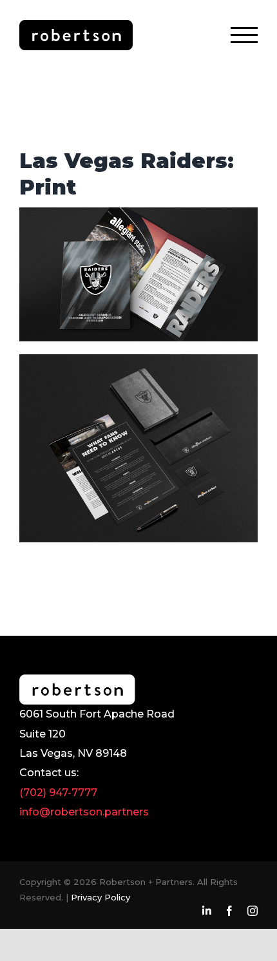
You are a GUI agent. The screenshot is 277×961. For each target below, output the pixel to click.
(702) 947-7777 (58, 792)
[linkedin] (206, 911)
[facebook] (229, 911)
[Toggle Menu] (244, 35)
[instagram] (252, 911)
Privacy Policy (100, 897)
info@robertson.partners (84, 812)
